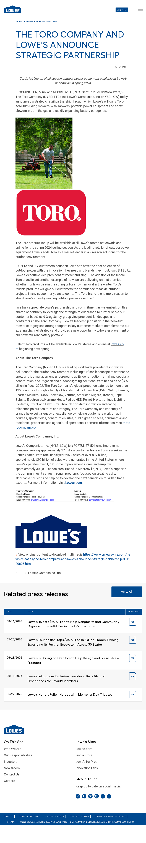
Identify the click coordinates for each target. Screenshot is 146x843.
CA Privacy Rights (54, 816)
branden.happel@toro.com (42, 500)
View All (127, 592)
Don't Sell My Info (79, 816)
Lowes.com (84, 749)
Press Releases (49, 21)
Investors (10, 762)
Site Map (11, 822)
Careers (9, 781)
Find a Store (84, 755)
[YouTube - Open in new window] (109, 796)
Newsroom (32, 21)
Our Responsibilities (18, 755)
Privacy (8, 816)
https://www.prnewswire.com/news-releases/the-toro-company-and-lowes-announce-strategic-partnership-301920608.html (72, 559)
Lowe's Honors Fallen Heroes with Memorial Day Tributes (69, 695)
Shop (120, 10)
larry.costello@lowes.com (100, 500)
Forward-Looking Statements (110, 816)
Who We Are (12, 749)
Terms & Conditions (29, 816)
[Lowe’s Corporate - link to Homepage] (73, 729)
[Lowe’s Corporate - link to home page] (12, 9)
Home (19, 21)
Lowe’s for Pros (86, 762)
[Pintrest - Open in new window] (103, 796)
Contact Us (12, 774)
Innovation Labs (87, 768)
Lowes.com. (74, 482)
